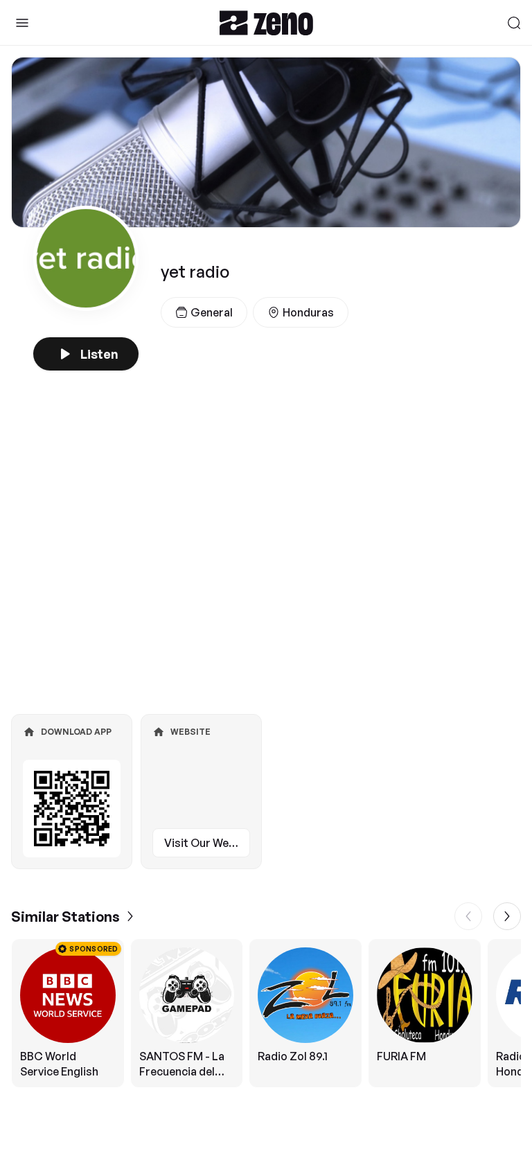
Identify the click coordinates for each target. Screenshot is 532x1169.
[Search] (514, 22)
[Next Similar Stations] (507, 916)
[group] (266, 1013)
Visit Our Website (207, 843)
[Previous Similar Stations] (468, 916)
